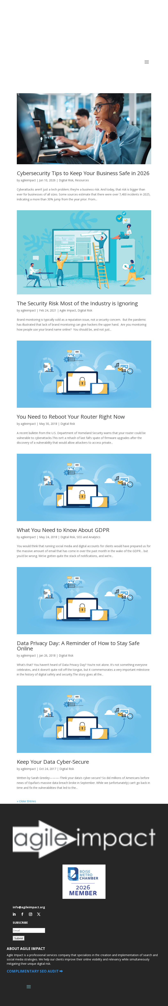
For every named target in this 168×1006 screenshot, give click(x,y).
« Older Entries (26, 801)
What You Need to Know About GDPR (63, 530)
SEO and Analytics (88, 537)
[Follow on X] (38, 914)
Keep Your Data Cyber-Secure (53, 761)
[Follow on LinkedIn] (14, 914)
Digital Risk (66, 180)
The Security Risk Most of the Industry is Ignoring (77, 303)
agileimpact (28, 180)
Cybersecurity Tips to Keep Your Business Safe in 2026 (83, 173)
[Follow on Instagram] (30, 914)
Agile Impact (68, 310)
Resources (82, 180)
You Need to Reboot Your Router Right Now (71, 416)
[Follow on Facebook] (22, 914)
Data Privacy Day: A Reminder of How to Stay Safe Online (78, 645)
